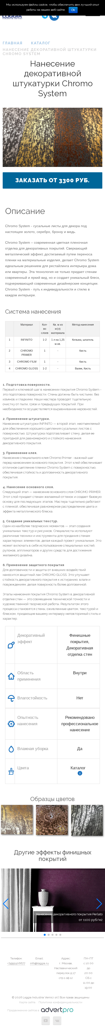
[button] (5, 903)
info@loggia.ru (39, 963)
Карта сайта (27, 1002)
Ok (73, 10)
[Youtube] (46, 1020)
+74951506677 (16, 963)
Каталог (78, 767)
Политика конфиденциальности (60, 1002)
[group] (52, 900)
